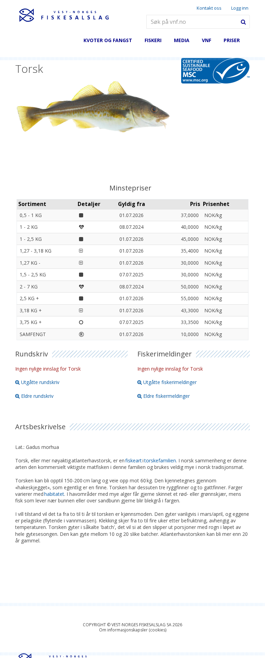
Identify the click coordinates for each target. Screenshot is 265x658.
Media (181, 40)
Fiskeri (153, 40)
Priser (232, 40)
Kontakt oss (209, 8)
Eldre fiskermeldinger (166, 396)
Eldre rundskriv (37, 396)
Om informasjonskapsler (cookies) (132, 630)
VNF (206, 40)
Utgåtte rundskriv (40, 382)
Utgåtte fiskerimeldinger (170, 382)
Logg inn (239, 8)
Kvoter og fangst (108, 40)
